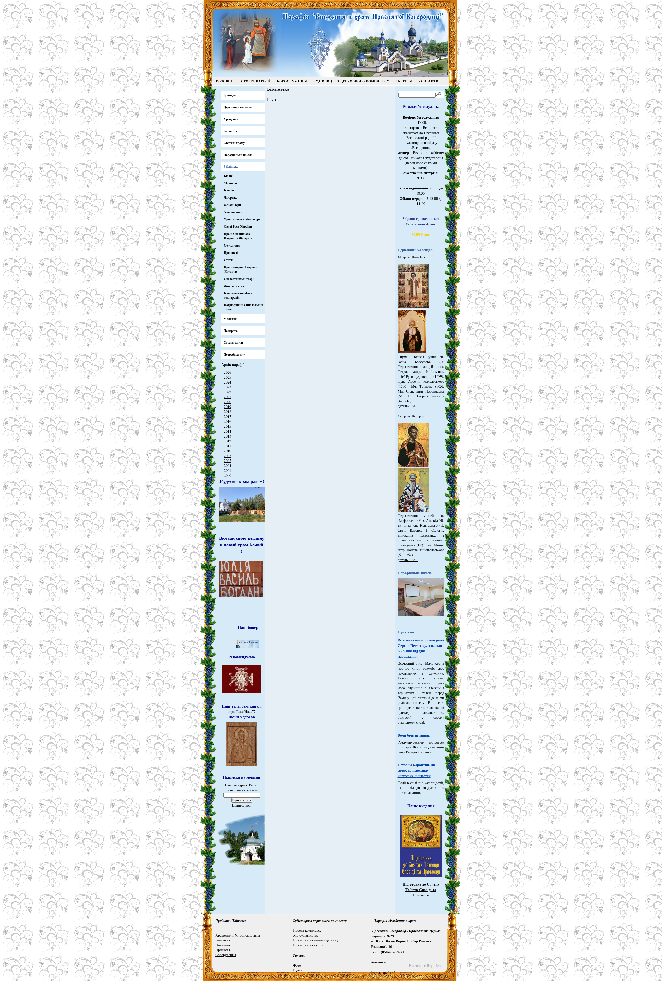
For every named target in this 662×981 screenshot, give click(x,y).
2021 (227, 396)
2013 (227, 436)
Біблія (228, 176)
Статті (228, 260)
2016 (227, 421)
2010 (227, 450)
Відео (298, 970)
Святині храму (234, 143)
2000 (227, 475)
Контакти (428, 81)
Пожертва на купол (308, 944)
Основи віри (232, 205)
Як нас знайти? (383, 972)
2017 (227, 416)
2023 (227, 387)
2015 (227, 426)
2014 (227, 431)
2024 (227, 382)
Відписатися (241, 805)
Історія (229, 190)
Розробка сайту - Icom (426, 965)
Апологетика (233, 212)
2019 (227, 406)
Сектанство (232, 245)
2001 (227, 470)
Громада (230, 95)
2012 (227, 441)
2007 (227, 455)
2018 (227, 411)
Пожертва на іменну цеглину (315, 940)
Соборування (225, 954)
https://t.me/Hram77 (242, 711)
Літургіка (230, 197)
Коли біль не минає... (415, 735)
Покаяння (222, 944)
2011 (227, 445)
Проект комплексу (307, 930)
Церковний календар (238, 107)
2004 (227, 465)
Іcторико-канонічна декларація (238, 295)
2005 (227, 460)
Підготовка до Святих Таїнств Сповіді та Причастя (421, 890)
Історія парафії (255, 81)
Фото (297, 965)
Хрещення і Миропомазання (237, 935)
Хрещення (231, 119)
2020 (227, 401)
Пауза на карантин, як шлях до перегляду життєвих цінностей (416, 770)
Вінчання (230, 131)
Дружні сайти (233, 342)
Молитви (230, 183)
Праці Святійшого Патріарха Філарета (238, 236)
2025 (227, 377)
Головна (224, 81)
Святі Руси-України (238, 226)
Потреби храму (234, 354)
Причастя (222, 949)
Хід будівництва (305, 935)
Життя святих (234, 286)
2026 (227, 372)
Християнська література (242, 219)
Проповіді (231, 252)
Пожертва (231, 330)
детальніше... (408, 405)
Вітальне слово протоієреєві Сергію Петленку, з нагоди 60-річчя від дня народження (421, 648)
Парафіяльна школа (238, 154)
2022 (227, 391)
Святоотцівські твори (239, 279)
